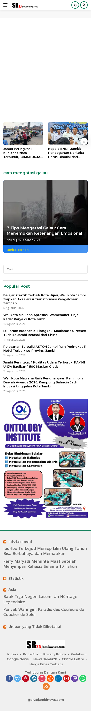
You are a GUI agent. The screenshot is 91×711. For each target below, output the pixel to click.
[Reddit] (50, 679)
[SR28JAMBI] (24, 5)
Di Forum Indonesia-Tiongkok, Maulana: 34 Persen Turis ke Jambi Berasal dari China (44, 333)
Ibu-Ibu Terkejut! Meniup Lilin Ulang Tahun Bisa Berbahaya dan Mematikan (45, 551)
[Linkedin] (58, 679)
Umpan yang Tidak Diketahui (34, 627)
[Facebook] (9, 679)
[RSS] (46, 687)
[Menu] (6, 5)
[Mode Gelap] (75, 5)
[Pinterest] (25, 679)
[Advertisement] (45, 70)
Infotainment (20, 541)
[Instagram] (42, 679)
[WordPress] (33, 679)
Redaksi (77, 654)
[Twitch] (74, 679)
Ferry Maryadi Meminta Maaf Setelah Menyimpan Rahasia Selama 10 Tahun (40, 564)
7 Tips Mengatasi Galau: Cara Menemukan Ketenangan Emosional (44, 231)
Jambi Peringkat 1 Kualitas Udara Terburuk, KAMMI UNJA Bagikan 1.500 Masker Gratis (21, 153)
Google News (18, 659)
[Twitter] (17, 679)
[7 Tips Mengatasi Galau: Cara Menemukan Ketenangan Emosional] (45, 212)
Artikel (11, 240)
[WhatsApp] (82, 679)
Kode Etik (31, 654)
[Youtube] (66, 679)
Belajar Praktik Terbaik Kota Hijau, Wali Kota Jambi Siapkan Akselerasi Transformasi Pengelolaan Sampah (44, 299)
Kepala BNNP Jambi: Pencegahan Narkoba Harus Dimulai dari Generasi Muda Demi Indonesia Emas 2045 (66, 153)
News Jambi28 (45, 659)
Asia (12, 590)
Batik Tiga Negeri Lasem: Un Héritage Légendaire (40, 599)
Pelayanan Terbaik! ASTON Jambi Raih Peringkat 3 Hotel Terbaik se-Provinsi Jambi (44, 349)
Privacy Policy (54, 654)
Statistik (16, 578)
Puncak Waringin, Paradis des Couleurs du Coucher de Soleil (43, 612)
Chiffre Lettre (73, 659)
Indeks (12, 654)
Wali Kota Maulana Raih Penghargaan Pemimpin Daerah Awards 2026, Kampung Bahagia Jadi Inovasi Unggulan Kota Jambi (43, 382)
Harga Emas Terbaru (46, 664)
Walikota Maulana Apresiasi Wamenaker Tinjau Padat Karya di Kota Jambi (41, 317)
